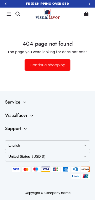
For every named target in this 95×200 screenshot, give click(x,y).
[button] (8, 13)
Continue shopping (47, 65)
